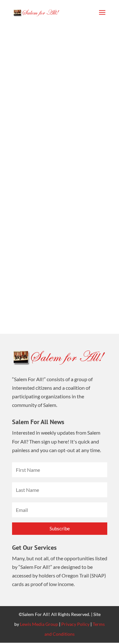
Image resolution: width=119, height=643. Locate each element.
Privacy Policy (75, 624)
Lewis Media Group (39, 624)
